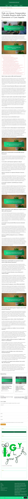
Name (2, 413)
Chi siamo (2, 484)
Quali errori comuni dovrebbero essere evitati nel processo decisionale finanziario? (12, 73)
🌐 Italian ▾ (25, 497)
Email (2, 416)
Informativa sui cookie (4, 490)
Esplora (11, 5)
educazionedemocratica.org (14, 2)
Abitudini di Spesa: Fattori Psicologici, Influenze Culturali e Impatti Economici (12, 437)
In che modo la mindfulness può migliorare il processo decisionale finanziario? (11, 71)
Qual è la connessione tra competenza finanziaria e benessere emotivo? (11, 63)
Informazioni (15, 5)
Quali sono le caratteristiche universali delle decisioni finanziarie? (10, 61)
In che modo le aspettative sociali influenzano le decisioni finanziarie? (11, 64)
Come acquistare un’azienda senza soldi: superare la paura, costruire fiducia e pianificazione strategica (20, 489)
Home (7, 5)
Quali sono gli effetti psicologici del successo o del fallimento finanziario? (11, 66)
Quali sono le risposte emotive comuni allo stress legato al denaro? (10, 58)
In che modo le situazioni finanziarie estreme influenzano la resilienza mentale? (12, 68)
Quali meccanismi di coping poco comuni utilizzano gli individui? (10, 69)
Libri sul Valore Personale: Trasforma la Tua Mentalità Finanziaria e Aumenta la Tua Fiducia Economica (21, 492)
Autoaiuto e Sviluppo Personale (6, 11)
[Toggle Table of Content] (23, 56)
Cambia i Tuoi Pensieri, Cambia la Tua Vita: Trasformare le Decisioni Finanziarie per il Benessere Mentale (20, 388)
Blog (1, 486)
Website (2, 419)
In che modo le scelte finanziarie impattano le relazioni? (9, 62)
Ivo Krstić (7, 20)
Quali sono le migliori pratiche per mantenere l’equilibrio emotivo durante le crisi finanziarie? (13, 72)
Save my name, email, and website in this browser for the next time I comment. (12, 422)
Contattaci (2, 485)
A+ (1, 497)
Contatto (21, 5)
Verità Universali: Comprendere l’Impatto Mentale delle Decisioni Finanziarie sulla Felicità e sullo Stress (20, 486)
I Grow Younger (9, 465)
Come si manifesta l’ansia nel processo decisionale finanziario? (10, 59)
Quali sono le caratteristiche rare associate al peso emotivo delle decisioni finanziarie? (13, 67)
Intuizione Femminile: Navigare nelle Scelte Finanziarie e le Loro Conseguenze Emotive (21, 494)
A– (3, 497)
